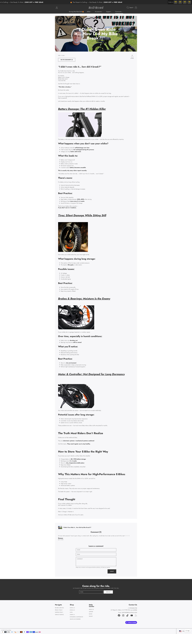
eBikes (89, 12)
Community (118, 12)
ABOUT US (91, 609)
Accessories (98, 12)
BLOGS (90, 614)
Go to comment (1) (67, 60)
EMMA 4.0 (72, 610)
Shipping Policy (59, 612)
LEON (71, 612)
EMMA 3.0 (72, 608)
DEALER (90, 616)
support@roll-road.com (129, 612)
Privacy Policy (59, 610)
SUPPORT (91, 611)
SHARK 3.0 (72, 614)
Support (108, 12)
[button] (130, 7)
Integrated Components (76, 617)
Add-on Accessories (75, 619)
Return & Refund (59, 608)
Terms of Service (59, 614)
